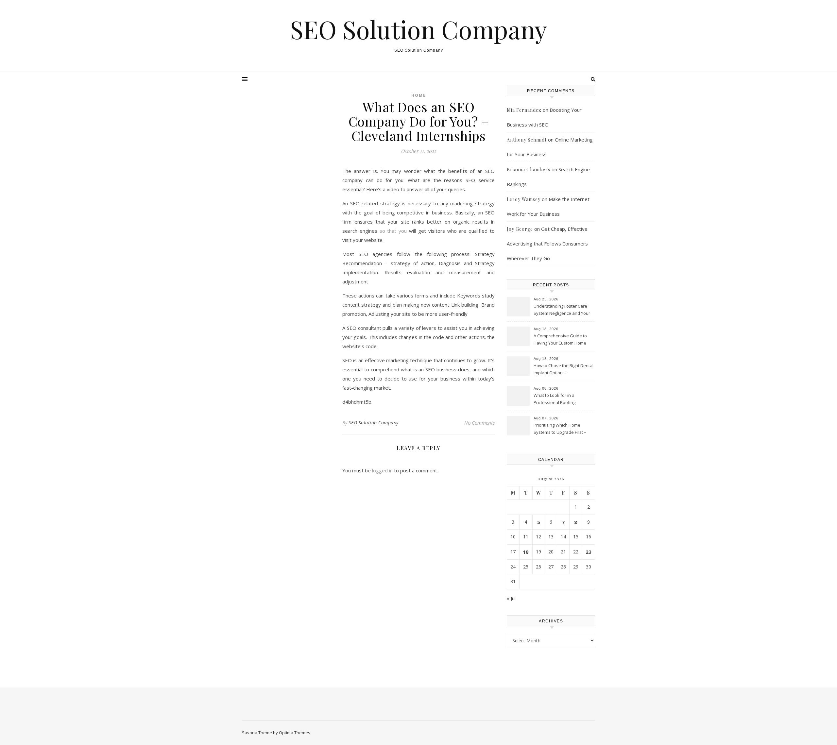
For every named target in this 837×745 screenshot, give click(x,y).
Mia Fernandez (524, 110)
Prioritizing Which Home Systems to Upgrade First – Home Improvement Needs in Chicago (562, 429)
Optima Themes (294, 733)
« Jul (511, 598)
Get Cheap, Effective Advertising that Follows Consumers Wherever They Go (547, 244)
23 (588, 552)
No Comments (479, 422)
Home (418, 95)
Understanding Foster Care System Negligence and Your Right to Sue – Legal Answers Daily (562, 310)
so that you (393, 231)
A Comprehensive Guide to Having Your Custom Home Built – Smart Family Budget (560, 340)
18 (526, 552)
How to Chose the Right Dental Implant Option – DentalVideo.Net (563, 370)
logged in (382, 470)
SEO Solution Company (418, 29)
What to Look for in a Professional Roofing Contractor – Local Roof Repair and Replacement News (563, 399)
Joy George (520, 229)
